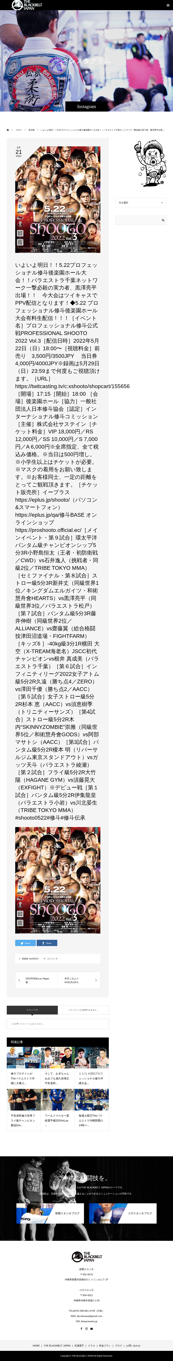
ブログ (118, 1345)
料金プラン (105, 1345)
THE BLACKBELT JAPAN (57, 1345)
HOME (36, 1345)
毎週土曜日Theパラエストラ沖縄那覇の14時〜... (91, 1120)
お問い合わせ (133, 1345)
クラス (91, 1345)
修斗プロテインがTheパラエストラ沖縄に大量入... (22, 1078)
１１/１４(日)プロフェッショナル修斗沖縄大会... (91, 1078)
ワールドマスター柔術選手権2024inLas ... (57, 1120)
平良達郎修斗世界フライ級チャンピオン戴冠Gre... (23, 1120)
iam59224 (33, 959)
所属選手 (79, 1345)
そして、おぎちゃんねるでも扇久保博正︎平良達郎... (57, 1078)
